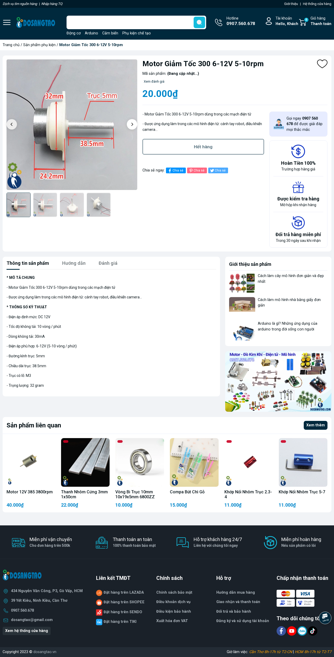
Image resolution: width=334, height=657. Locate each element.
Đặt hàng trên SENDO (123, 612)
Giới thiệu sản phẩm (250, 264)
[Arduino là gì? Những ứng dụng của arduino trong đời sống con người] (242, 330)
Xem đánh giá (154, 81)
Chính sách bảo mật (174, 592)
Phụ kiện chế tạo (136, 33)
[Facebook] (282, 630)
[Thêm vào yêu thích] (322, 64)
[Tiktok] (312, 630)
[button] (132, 124)
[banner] (278, 381)
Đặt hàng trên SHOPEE (124, 602)
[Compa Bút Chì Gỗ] (194, 462)
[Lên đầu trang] (326, 632)
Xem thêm (315, 425)
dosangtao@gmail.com (32, 620)
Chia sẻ (177, 170)
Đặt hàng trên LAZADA (124, 592)
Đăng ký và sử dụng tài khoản (242, 621)
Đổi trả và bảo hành (233, 611)
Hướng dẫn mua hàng (235, 592)
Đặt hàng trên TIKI (120, 621)
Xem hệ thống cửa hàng (26, 631)
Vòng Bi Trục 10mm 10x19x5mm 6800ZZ (135, 494)
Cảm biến (110, 33)
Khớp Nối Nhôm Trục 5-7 (302, 491)
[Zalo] (302, 630)
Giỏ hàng (318, 21)
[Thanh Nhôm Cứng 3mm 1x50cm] (85, 462)
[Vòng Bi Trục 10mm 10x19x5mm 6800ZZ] (139, 462)
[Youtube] (292, 630)
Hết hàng (203, 146)
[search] (199, 22)
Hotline (240, 21)
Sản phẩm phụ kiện (39, 45)
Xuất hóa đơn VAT (172, 621)
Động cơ (74, 33)
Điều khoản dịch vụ (173, 602)
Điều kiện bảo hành (173, 611)
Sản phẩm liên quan (34, 425)
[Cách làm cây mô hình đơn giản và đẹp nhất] (242, 283)
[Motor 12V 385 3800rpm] (31, 462)
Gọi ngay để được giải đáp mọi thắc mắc (305, 124)
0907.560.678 (22, 610)
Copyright (11, 652)
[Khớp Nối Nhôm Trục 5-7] (303, 462)
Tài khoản (287, 21)
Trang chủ (11, 45)
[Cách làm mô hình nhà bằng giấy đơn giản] (242, 307)
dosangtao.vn (44, 652)
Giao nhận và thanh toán (238, 602)
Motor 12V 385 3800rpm (30, 491)
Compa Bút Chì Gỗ (187, 491)
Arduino (91, 33)
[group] (72, 124)
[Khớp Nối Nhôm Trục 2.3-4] (248, 462)
